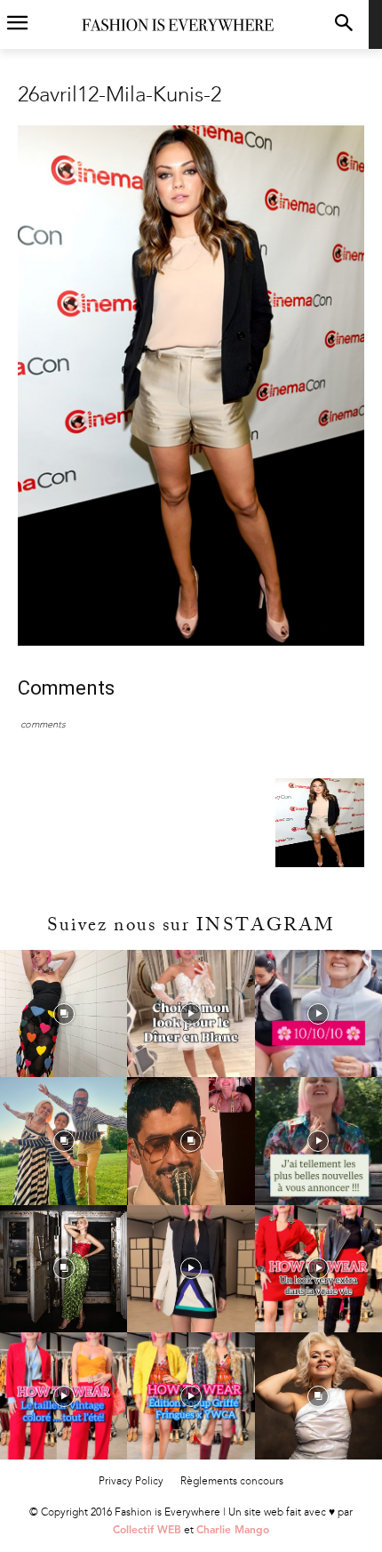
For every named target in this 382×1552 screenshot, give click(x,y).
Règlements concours (231, 1481)
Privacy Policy (131, 1481)
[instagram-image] (63, 1013)
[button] (343, 24)
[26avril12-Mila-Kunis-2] (191, 641)
